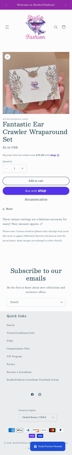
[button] (7, 27)
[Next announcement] (65, 4)
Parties (11, 364)
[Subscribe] (61, 302)
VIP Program (14, 356)
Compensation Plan (18, 348)
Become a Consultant (19, 372)
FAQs (10, 340)
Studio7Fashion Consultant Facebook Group (33, 379)
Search (11, 325)
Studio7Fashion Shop (23, 443)
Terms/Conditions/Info (20, 333)
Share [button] (9, 209)
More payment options (36, 199)
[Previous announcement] (6, 4)
